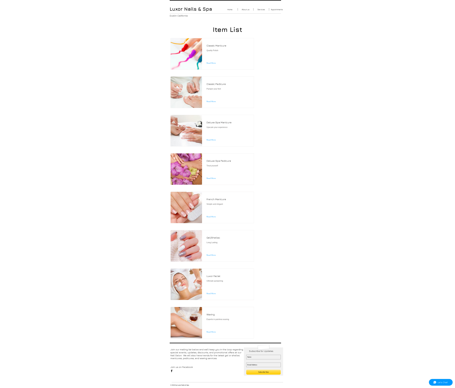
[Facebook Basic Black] (171, 371)
